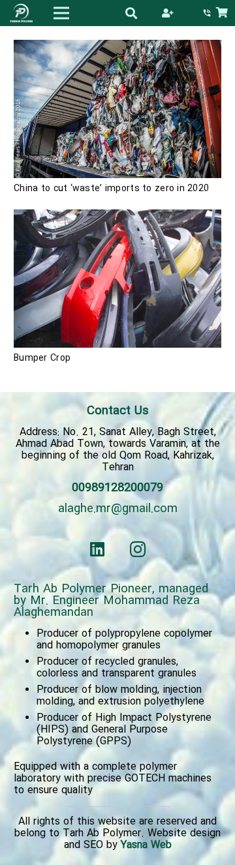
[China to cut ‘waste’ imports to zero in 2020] (117, 45)
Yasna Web (146, 845)
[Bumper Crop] (117, 215)
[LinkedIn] (97, 549)
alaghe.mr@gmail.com (118, 509)
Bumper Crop (42, 358)
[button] (132, 13)
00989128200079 (117, 488)
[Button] (167, 13)
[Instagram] (138, 549)
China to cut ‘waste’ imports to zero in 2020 (111, 188)
